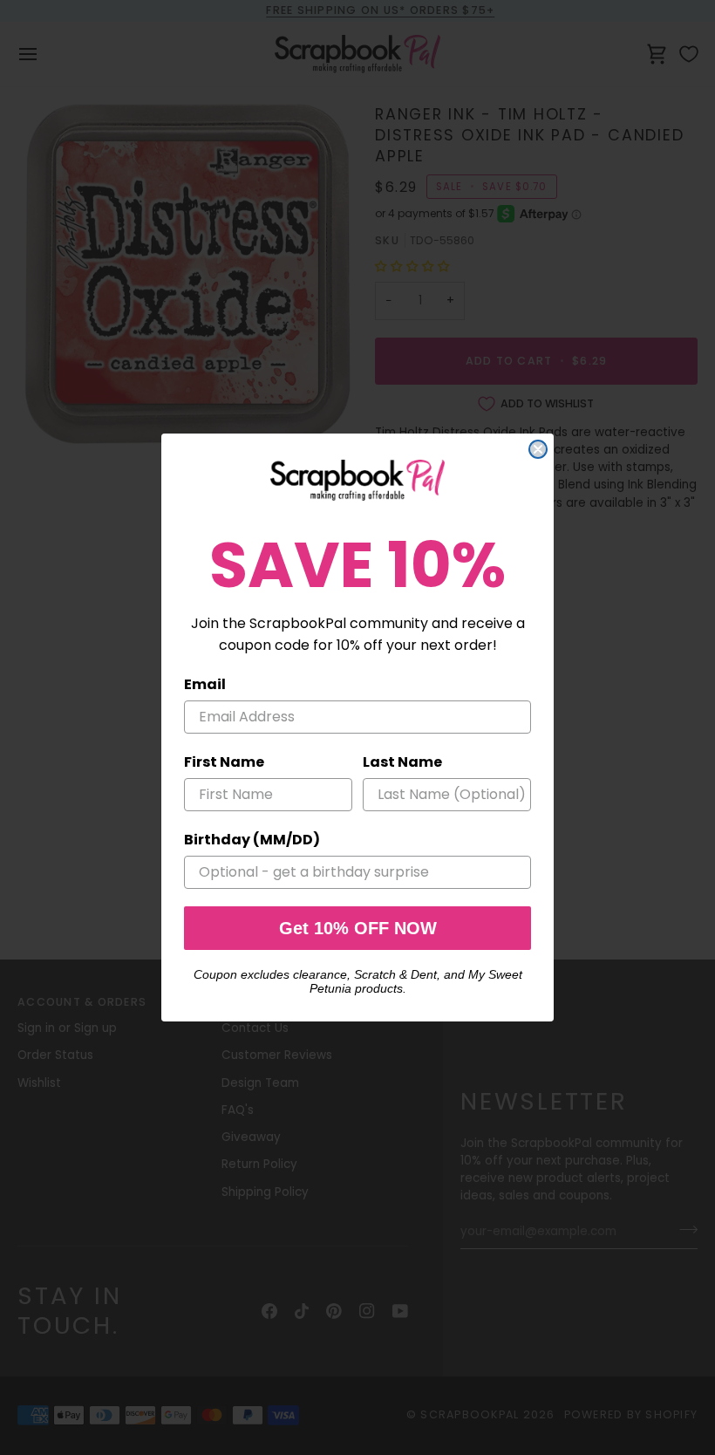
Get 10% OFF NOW (358, 928)
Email (205, 684)
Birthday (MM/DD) (252, 840)
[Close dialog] (538, 449)
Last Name (402, 762)
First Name (224, 762)
